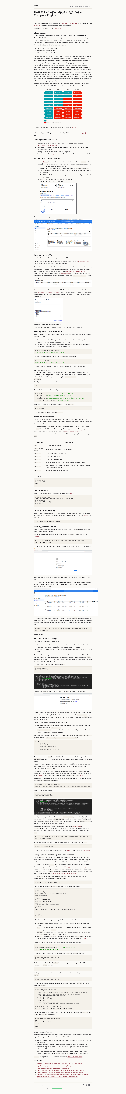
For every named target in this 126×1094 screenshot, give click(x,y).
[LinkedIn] (89, 1085)
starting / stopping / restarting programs (77, 867)
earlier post (58, 28)
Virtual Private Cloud (84, 261)
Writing (76, 6)
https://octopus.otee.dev (75, 1057)
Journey (87, 6)
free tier (45, 162)
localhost (40, 775)
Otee (36, 5)
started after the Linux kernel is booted (64, 873)
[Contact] (91, 1085)
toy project (37, 25)
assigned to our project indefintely (48, 292)
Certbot (69, 850)
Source (73, 127)
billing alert (53, 154)
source (80, 775)
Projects (81, 6)
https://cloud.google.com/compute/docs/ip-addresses (53, 1068)
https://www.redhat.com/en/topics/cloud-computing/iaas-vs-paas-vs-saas (59, 1063)
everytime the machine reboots (75, 271)
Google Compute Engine (69, 23)
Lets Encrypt (86, 850)
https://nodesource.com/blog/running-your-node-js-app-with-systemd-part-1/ (60, 1070)
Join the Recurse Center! (57, 1088)
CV (91, 6)
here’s (86, 515)
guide (71, 493)
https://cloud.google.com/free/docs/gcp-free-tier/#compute (55, 1066)
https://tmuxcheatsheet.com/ (73, 431)
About (71, 6)
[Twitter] (86, 1085)
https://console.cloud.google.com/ (47, 145)
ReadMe (36, 536)
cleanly (84, 938)
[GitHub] (83, 1085)
